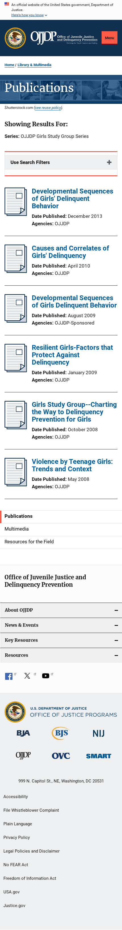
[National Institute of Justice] (98, 737)
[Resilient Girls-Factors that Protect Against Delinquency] (16, 370)
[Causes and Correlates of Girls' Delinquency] (16, 271)
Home (9, 65)
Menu (109, 38)
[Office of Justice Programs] (15, 38)
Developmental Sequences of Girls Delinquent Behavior (74, 301)
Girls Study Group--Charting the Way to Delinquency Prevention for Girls (74, 412)
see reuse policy (48, 107)
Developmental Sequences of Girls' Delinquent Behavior (72, 198)
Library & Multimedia (34, 65)
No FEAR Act (15, 864)
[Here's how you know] (61, 10)
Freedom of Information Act (29, 878)
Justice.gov (14, 905)
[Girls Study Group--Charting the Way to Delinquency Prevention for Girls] (16, 427)
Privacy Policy (16, 837)
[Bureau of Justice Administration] (23, 737)
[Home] (64, 38)
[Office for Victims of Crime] (61, 760)
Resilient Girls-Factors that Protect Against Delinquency (72, 355)
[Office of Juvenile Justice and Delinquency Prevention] (23, 760)
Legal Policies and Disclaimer (31, 851)
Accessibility (15, 796)
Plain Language (17, 823)
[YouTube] (47, 678)
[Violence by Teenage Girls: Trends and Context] (16, 484)
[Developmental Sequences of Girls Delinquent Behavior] (16, 321)
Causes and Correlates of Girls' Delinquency (70, 252)
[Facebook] (11, 678)
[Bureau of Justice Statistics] (61, 741)
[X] (29, 678)
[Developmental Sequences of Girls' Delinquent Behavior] (16, 214)
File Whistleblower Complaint (31, 810)
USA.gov (11, 892)
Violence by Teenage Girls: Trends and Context (72, 465)
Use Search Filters (30, 162)
